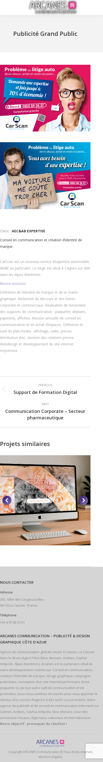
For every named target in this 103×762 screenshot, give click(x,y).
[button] (7, 500)
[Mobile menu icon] (11, 7)
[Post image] (45, 500)
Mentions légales (50, 757)
